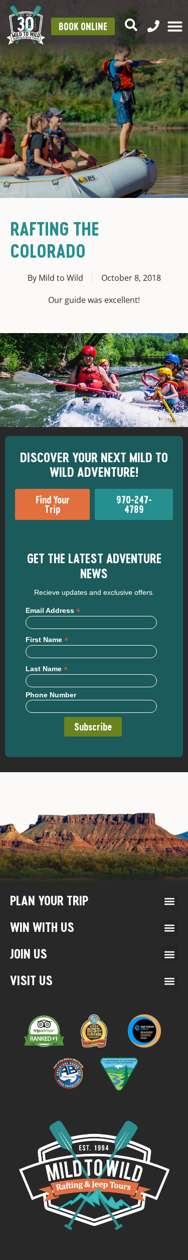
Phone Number (51, 694)
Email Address (53, 610)
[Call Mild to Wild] (153, 26)
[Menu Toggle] (175, 26)
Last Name (47, 668)
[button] (169, 901)
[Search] (131, 25)
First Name (47, 639)
